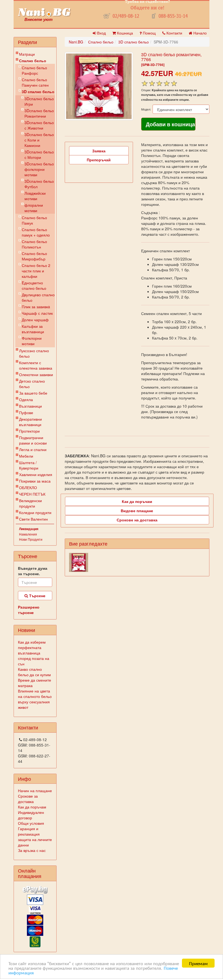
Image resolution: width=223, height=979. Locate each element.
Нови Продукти (30, 539)
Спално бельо (32, 60)
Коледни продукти (35, 512)
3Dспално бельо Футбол (39, 183)
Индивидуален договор (31, 815)
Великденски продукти (30, 503)
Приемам (198, 963)
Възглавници (30, 406)
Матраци (27, 54)
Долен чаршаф (35, 319)
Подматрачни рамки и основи (33, 440)
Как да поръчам (32, 807)
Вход (101, 33)
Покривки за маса (35, 481)
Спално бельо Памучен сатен (35, 82)
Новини (26, 629)
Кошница (124, 33)
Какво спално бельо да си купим (34, 671)
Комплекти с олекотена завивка (35, 365)
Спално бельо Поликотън (34, 244)
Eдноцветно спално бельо (34, 285)
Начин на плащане (35, 790)
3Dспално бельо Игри (39, 101)
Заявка (99, 150)
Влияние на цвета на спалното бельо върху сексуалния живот (35, 699)
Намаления (28, 534)
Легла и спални (33, 449)
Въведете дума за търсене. (32, 570)
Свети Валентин (33, 519)
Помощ (149, 33)
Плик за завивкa (36, 306)
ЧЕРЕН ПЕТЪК (32, 494)
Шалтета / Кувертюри (28, 465)
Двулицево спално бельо (38, 297)
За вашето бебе (33, 393)
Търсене (36, 595)
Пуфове (26, 412)
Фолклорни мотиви (32, 340)
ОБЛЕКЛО (28, 487)
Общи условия (31, 823)
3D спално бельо (38, 91)
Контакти (173, 33)
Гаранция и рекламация (29, 831)
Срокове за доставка (28, 798)
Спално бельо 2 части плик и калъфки (36, 271)
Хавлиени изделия (35, 474)
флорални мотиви (33, 207)
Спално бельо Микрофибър (34, 256)
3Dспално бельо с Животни (39, 125)
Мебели (26, 456)
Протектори (29, 431)
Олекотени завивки (36, 374)
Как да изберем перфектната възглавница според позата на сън (33, 652)
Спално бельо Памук (34, 220)
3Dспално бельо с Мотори (39, 154)
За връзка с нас (32, 850)
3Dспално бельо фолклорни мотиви (39, 169)
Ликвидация (28, 528)
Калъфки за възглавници (33, 328)
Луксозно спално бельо (34, 353)
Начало (199, 33)
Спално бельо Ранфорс (34, 70)
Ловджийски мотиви (35, 195)
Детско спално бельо (32, 383)
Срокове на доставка (137, 519)
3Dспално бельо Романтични (39, 113)
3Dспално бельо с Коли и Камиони (39, 140)
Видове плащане (137, 510)
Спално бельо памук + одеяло (36, 232)
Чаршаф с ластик (37, 313)
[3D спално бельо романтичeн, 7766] (99, 86)
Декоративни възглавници (30, 421)
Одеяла (26, 399)
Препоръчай (99, 159)
